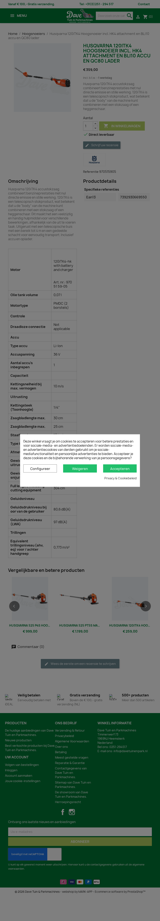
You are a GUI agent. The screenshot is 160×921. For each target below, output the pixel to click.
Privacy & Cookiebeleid (120, 478)
